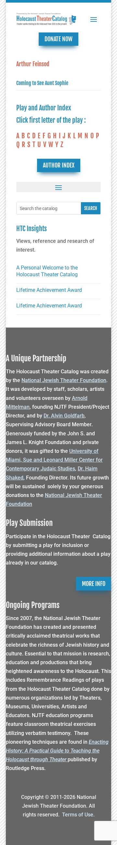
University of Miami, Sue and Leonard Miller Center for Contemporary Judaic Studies (54, 460)
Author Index (58, 165)
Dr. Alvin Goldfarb (64, 416)
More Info (93, 583)
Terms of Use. (78, 815)
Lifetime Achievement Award (49, 290)
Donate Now (58, 39)
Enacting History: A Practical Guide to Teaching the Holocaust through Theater (57, 751)
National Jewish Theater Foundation (63, 380)
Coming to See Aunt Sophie (42, 83)
